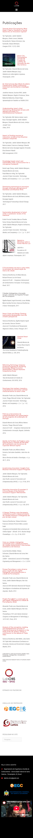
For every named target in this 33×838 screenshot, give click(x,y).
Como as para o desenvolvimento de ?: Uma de (16, 544)
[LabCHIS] (16, 4)
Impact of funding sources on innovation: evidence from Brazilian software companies (15, 137)
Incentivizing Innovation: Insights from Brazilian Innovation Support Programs (16, 468)
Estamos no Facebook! (12, 690)
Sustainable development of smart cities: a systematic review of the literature (15, 214)
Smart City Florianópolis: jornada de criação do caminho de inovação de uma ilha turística (23, 60)
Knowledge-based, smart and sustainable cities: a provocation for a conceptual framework (16, 162)
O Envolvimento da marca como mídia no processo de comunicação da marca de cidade (16, 269)
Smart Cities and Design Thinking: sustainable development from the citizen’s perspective (15, 315)
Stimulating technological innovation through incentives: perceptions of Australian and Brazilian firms (16, 188)
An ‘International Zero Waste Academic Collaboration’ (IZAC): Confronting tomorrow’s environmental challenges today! (16, 86)
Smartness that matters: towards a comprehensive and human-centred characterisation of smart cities (15, 390)
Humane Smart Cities (22, 337)
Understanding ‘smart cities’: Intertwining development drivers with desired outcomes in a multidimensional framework (16, 111)
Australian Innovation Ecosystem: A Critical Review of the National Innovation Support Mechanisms (15, 491)
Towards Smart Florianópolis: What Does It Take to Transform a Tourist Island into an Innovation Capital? (15, 30)
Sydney (28, 832)
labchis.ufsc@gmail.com (11, 778)
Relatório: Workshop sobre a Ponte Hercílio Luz (23, 242)
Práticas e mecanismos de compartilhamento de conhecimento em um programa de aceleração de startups (15, 416)
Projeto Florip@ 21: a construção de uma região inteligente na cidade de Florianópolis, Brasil (15, 600)
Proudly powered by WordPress (11, 832)
